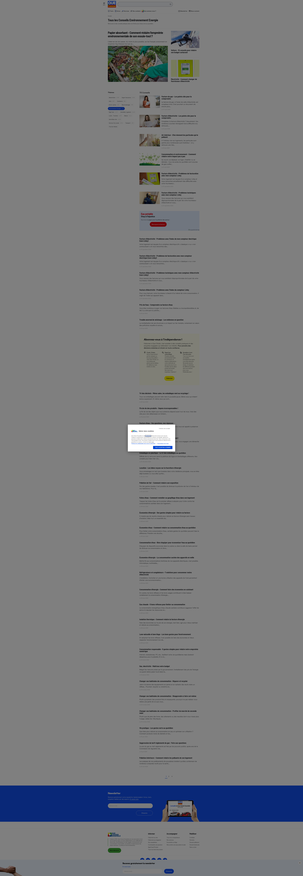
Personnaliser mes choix (163, 443)
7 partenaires (148, 435)
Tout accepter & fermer (162, 447)
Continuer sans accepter (164, 428)
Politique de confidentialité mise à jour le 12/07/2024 (143, 443)
